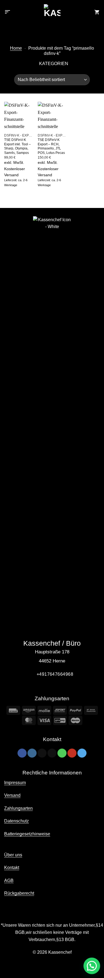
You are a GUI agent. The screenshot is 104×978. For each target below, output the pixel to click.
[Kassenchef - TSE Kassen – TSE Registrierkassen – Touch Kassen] (52, 12)
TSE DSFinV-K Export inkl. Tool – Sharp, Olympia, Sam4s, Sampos (17, 146)
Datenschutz (16, 821)
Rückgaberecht (19, 893)
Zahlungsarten (18, 808)
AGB (9, 880)
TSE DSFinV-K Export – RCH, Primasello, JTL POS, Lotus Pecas (51, 146)
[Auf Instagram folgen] (32, 753)
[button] (7, 12)
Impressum (15, 782)
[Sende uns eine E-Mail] (52, 753)
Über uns (13, 855)
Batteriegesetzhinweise (27, 834)
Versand (12, 795)
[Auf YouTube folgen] (72, 753)
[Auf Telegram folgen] (82, 753)
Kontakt (11, 867)
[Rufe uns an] (62, 753)
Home (16, 48)
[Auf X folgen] (42, 753)
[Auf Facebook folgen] (22, 753)
